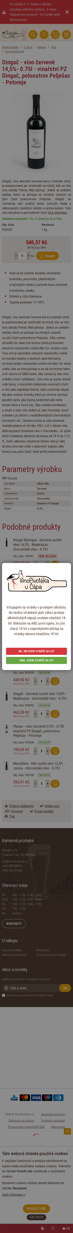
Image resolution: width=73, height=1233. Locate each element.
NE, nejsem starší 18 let (36, 651)
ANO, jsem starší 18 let (36, 660)
